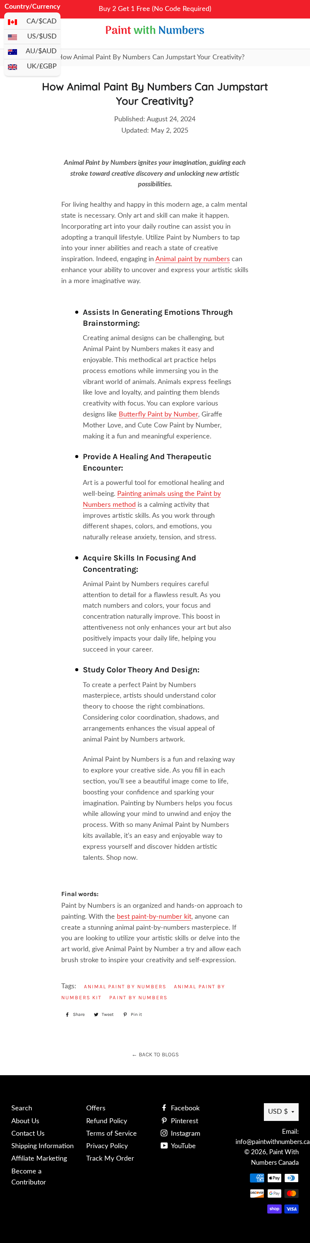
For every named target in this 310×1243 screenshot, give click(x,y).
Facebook (184, 1108)
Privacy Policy (107, 1146)
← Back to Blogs (155, 1054)
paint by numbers (138, 997)
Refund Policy (106, 1121)
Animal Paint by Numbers (125, 986)
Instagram (184, 1133)
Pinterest (183, 1121)
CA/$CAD (41, 21)
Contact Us (28, 1133)
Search (21, 1108)
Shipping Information (42, 1146)
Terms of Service (111, 1133)
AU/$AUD (41, 51)
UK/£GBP (42, 66)
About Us (25, 1121)
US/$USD (42, 36)
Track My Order (110, 1158)
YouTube (182, 1146)
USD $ (278, 1111)
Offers (95, 1108)
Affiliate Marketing (39, 1158)
